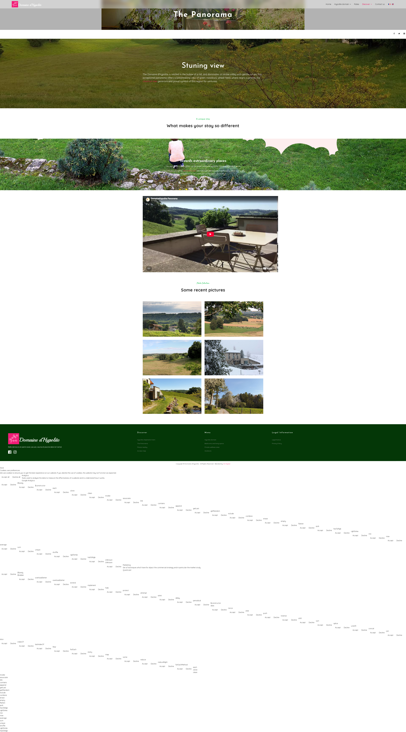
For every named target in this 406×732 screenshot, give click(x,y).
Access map (141, 451)
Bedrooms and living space (214, 443)
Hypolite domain (341, 4)
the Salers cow (189, 171)
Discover (366, 4)
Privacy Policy (277, 443)
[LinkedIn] (404, 33)
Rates (356, 4)
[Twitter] (399, 33)
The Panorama (142, 443)
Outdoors (208, 451)
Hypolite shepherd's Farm (146, 440)
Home (328, 4)
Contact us (380, 4)
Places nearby (142, 447)
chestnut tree (150, 81)
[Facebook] (394, 33)
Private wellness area (212, 447)
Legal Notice (276, 440)
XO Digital (226, 464)
